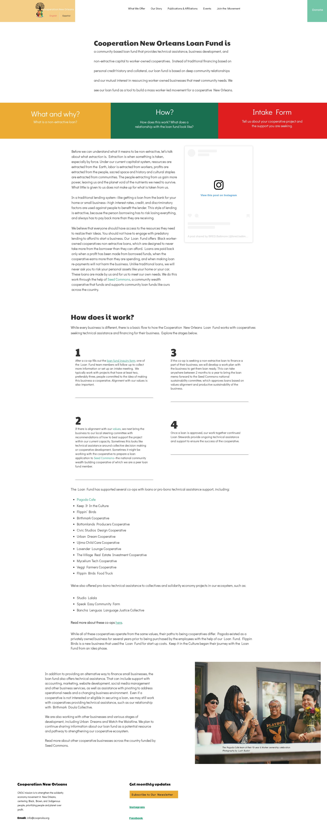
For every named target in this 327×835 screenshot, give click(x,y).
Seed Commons (118, 279)
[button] (136, 8)
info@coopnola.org (38, 818)
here (119, 622)
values (117, 429)
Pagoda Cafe (86, 499)
